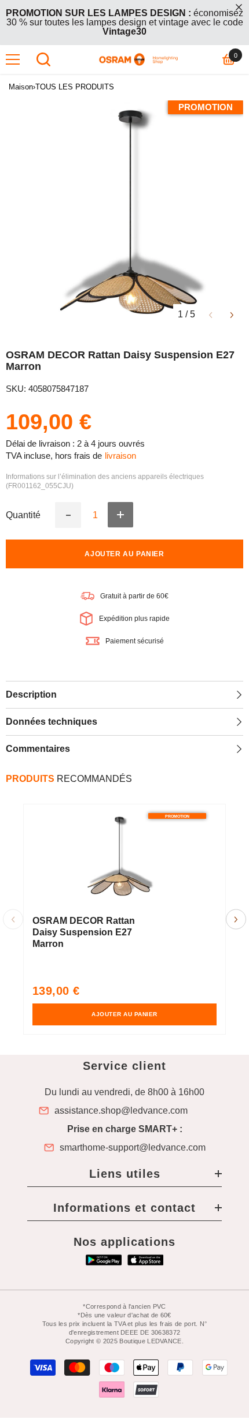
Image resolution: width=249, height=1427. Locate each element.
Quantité (23, 515)
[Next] (232, 314)
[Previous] (210, 314)
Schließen (239, 7)
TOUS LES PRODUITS (74, 87)
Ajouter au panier (124, 554)
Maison (21, 87)
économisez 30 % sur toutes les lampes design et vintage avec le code (124, 22)
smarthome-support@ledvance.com (133, 1147)
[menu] (13, 59)
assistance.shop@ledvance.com (121, 1110)
